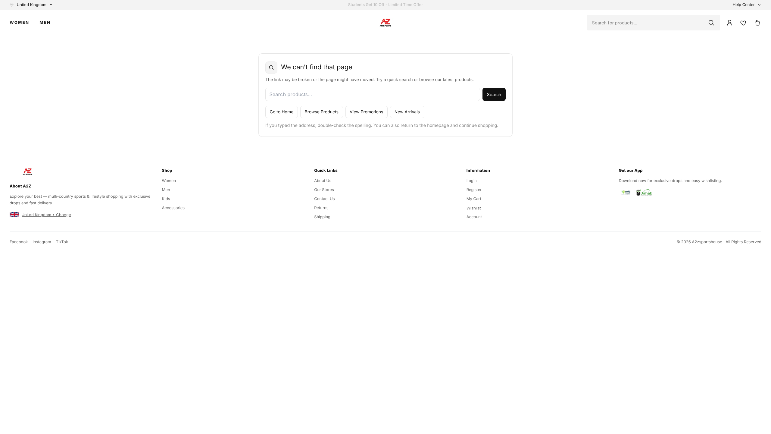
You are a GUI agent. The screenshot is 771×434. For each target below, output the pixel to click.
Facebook (19, 242)
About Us (322, 180)
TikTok (62, 242)
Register (474, 189)
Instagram (42, 242)
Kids (166, 199)
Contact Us (324, 199)
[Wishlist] (743, 22)
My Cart (474, 199)
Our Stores (324, 189)
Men (45, 23)
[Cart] (757, 22)
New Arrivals (407, 112)
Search (494, 94)
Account (474, 217)
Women (19, 23)
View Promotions (366, 112)
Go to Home (282, 112)
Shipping (322, 217)
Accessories (173, 208)
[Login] (729, 22)
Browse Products (322, 112)
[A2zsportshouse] (385, 22)
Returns (321, 208)
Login (472, 180)
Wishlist (474, 208)
